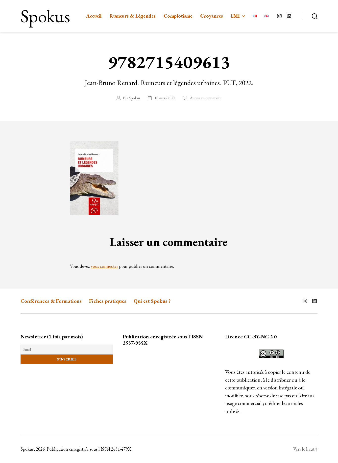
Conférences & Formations (51, 301)
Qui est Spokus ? (152, 301)
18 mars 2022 (164, 98)
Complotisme (178, 16)
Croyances (211, 16)
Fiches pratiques (107, 301)
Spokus (45, 16)
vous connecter (104, 266)
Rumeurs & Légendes (133, 16)
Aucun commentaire (205, 98)
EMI (235, 16)
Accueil (94, 16)
